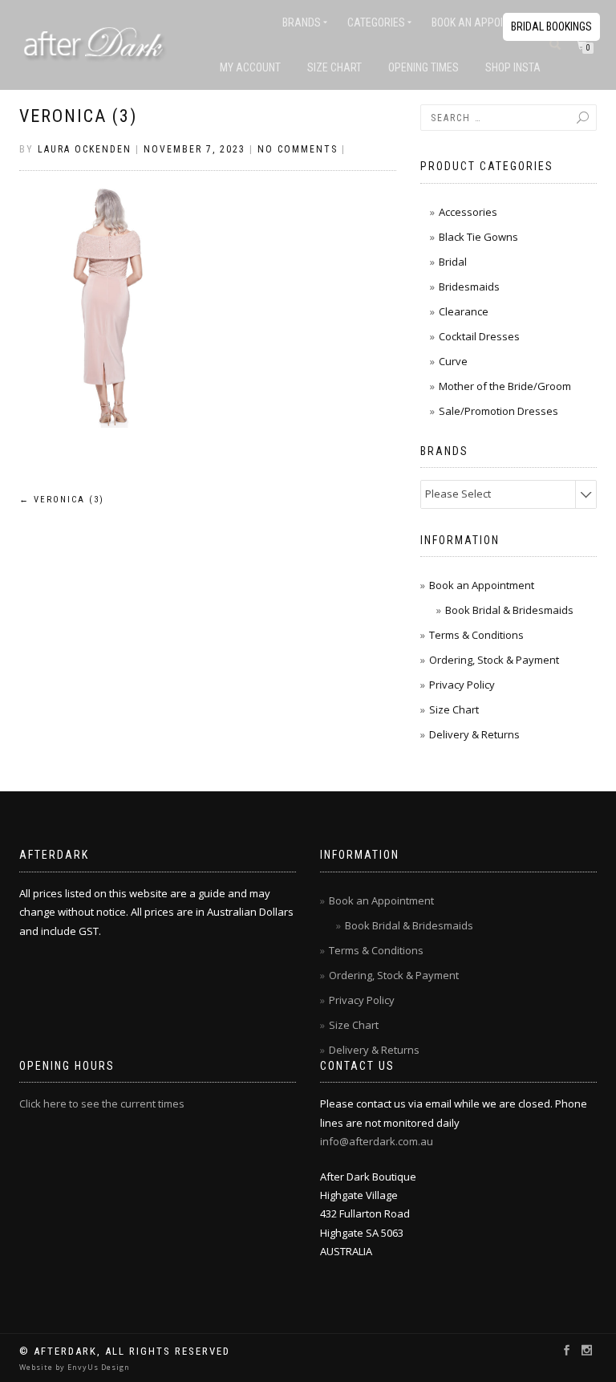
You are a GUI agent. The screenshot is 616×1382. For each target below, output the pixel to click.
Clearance (463, 311)
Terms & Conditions (476, 635)
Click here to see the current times (101, 1103)
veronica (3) (78, 116)
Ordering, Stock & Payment (494, 659)
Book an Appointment (486, 22)
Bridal (453, 261)
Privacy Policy (462, 684)
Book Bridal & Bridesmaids (509, 610)
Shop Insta (513, 67)
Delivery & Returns (474, 734)
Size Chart (334, 67)
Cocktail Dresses (479, 336)
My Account (250, 67)
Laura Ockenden (85, 149)
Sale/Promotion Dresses (498, 411)
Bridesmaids (469, 286)
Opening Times (423, 67)
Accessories (468, 212)
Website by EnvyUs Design (74, 1367)
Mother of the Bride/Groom (505, 386)
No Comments (297, 149)
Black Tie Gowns (478, 237)
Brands (301, 22)
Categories (376, 22)
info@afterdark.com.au (376, 1141)
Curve (453, 361)
